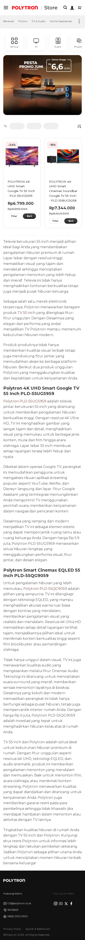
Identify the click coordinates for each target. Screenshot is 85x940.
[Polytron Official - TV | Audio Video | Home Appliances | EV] (25, 7)
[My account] (72, 7)
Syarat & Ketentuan (38, 928)
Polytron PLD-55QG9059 (45, 589)
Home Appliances (61, 21)
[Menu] (5, 7)
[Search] (65, 7)
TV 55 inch (26, 313)
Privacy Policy (12, 928)
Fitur (14, 216)
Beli (29, 216)
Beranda (8, 21)
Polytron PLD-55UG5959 (24, 401)
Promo (22, 21)
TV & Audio (38, 21)
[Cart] (79, 7)
